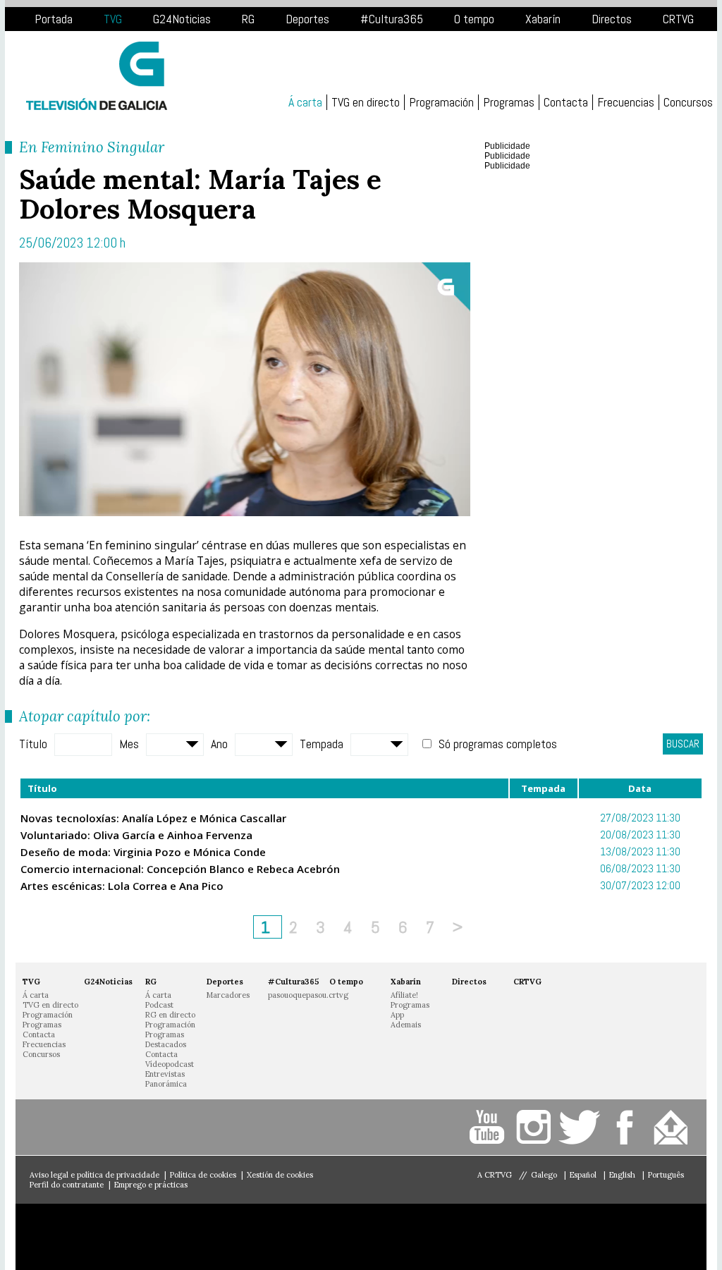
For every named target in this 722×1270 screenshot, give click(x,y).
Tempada (321, 743)
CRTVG (678, 19)
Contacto (673, 1127)
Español (584, 1175)
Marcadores (228, 995)
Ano (219, 743)
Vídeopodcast (169, 1064)
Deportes (307, 19)
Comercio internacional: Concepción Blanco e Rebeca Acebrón (180, 869)
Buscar (682, 743)
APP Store (89, 1237)
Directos (612, 19)
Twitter (581, 1127)
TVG (113, 19)
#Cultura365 (391, 19)
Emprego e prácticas (151, 1185)
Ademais (406, 1025)
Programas (508, 102)
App (397, 1015)
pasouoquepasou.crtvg (308, 995)
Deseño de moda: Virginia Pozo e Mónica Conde (143, 852)
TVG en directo (365, 102)
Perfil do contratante (67, 1185)
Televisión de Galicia (96, 76)
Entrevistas (165, 1074)
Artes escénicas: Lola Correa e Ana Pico (122, 886)
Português (666, 1175)
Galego (545, 1175)
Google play (223, 1237)
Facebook (627, 1127)
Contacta (566, 102)
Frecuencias (625, 102)
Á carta (305, 102)
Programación (441, 102)
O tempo (474, 19)
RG (248, 19)
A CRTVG (494, 1175)
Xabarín (543, 19)
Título (33, 743)
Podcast (159, 1005)
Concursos (688, 102)
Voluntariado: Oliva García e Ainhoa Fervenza (136, 835)
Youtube (490, 1127)
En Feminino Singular (91, 147)
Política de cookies (203, 1175)
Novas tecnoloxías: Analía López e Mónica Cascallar (153, 818)
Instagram (535, 1127)
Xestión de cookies (280, 1175)
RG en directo (170, 1015)
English (623, 1175)
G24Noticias (182, 19)
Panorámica (166, 1084)
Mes (129, 743)
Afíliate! (404, 995)
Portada (54, 19)
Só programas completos (498, 743)
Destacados (165, 1044)
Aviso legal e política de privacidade (94, 1175)
